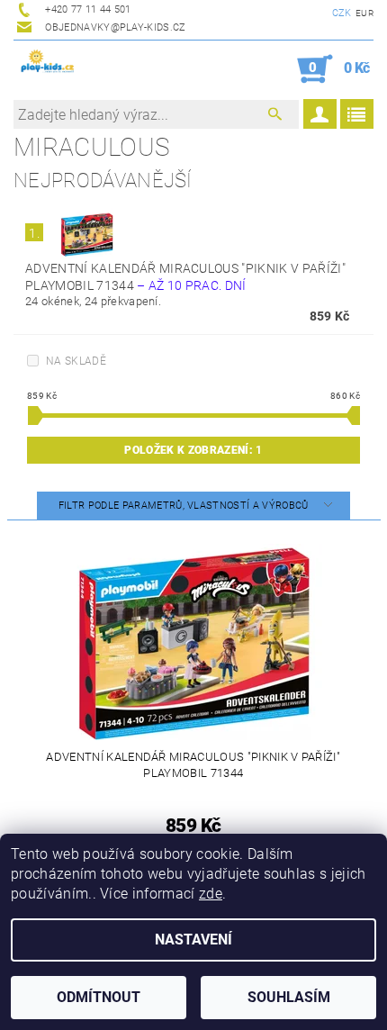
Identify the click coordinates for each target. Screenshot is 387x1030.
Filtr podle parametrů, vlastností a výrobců (184, 505)
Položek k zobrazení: (193, 450)
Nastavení (193, 939)
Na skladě (76, 361)
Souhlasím (289, 997)
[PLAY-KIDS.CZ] (48, 64)
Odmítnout (98, 997)
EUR (365, 13)
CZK (342, 13)
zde (210, 893)
